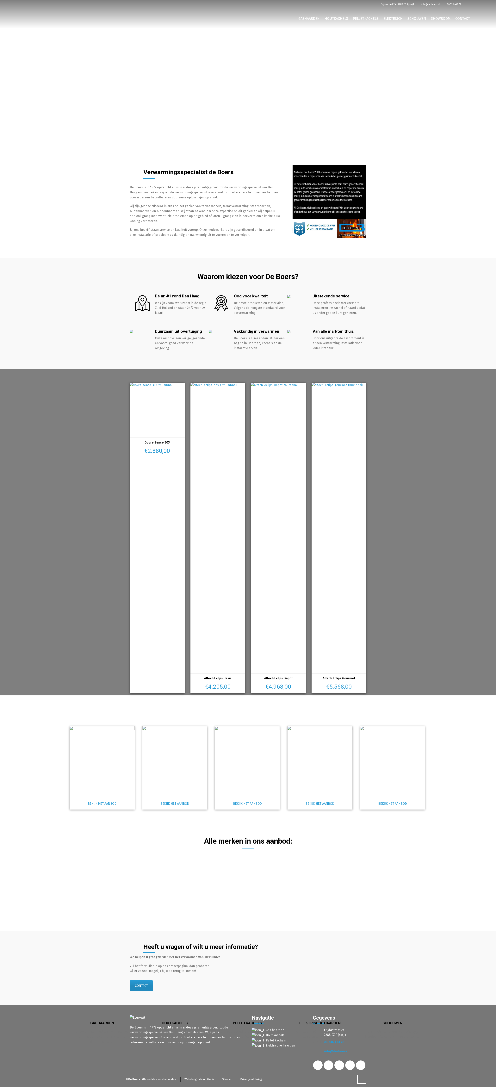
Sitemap (227, 1079)
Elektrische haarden (280, 1045)
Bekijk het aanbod (102, 803)
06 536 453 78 (453, 4)
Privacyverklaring (251, 1079)
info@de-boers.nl (430, 4)
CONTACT (141, 986)
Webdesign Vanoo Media (199, 1079)
